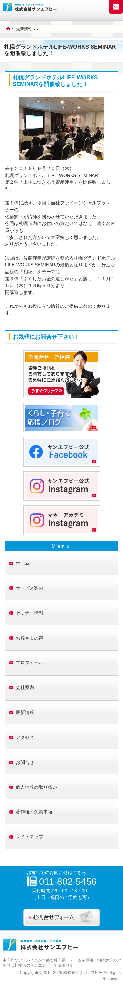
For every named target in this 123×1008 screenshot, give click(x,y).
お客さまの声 (29, 637)
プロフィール (29, 662)
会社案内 (25, 687)
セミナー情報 (29, 613)
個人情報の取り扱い (36, 787)
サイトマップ (29, 836)
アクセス (25, 737)
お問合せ (25, 762)
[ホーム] (8, 28)
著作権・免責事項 (34, 811)
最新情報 (25, 712)
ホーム (23, 563)
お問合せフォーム (116, 7)
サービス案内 (29, 588)
